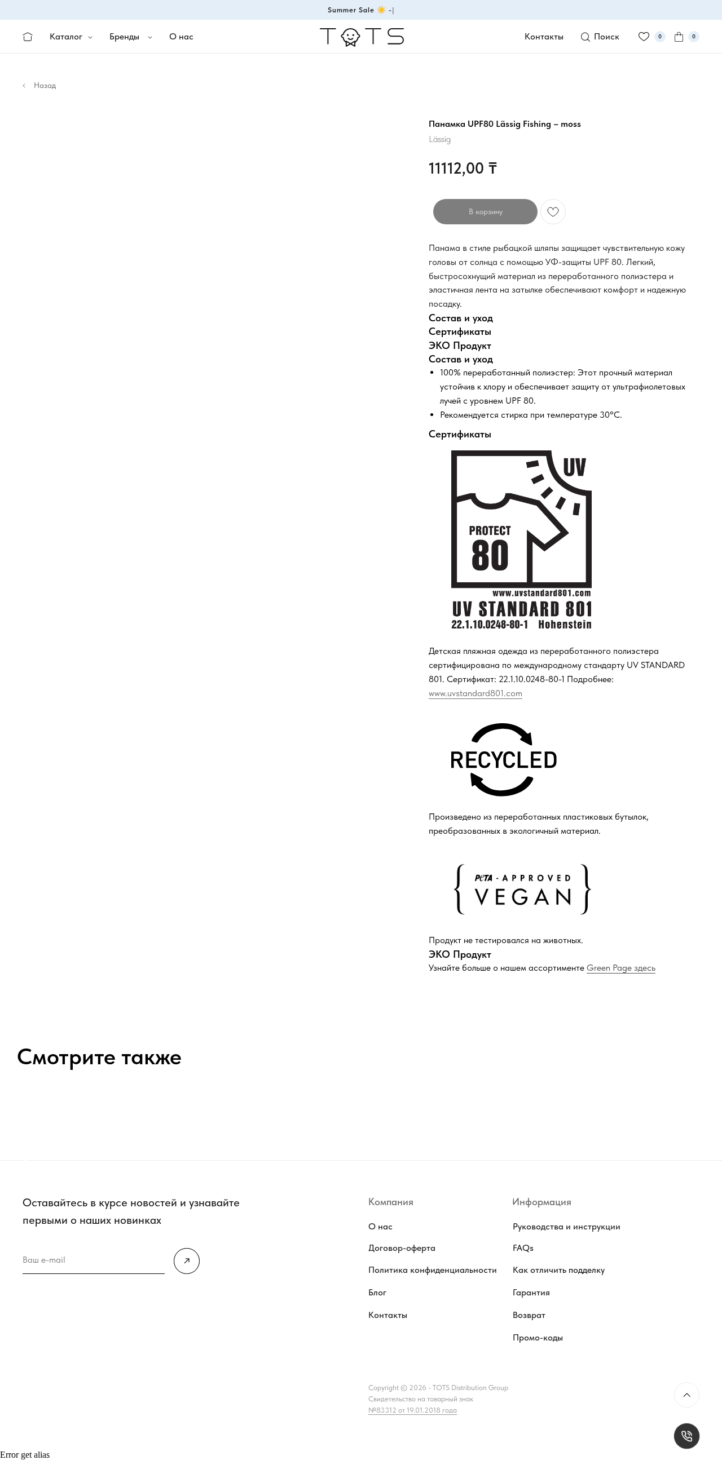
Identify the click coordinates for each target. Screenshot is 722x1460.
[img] (187, 1261)
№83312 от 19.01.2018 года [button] (412, 1410)
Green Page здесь (621, 967)
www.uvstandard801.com (475, 693)
